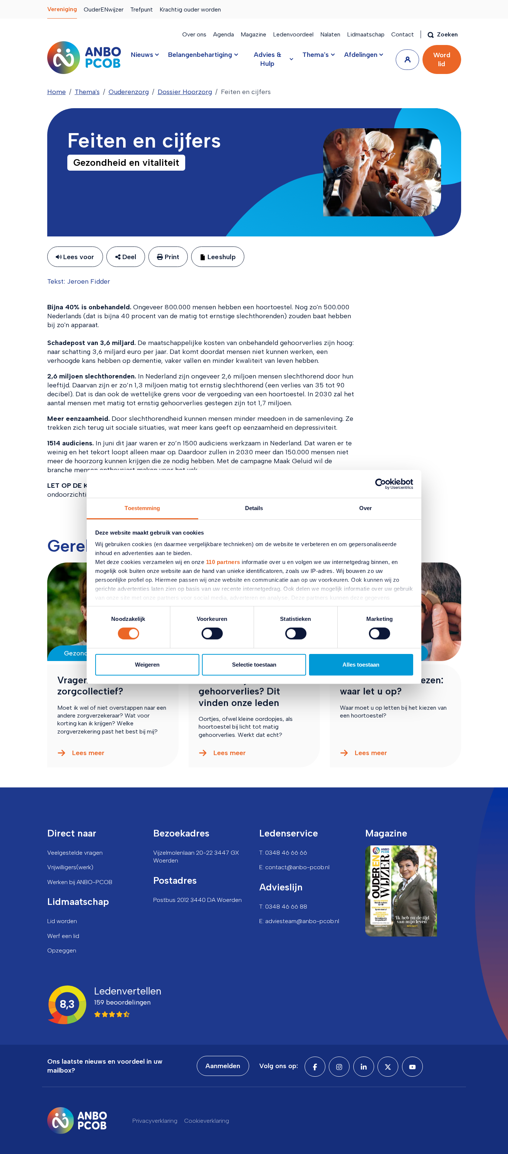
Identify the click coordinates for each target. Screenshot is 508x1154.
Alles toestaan (361, 664)
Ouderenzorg (129, 92)
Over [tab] (365, 508)
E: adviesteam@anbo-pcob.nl (299, 921)
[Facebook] (315, 1067)
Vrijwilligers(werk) (70, 867)
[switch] (212, 633)
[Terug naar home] (84, 57)
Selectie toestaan (254, 664)
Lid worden (62, 921)
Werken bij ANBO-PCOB (79, 882)
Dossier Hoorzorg (185, 92)
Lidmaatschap (366, 34)
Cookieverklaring (206, 1120)
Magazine (253, 34)
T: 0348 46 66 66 (283, 852)
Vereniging (62, 9)
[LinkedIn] (363, 1067)
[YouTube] (412, 1067)
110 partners (223, 562)
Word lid (441, 59)
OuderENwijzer (103, 9)
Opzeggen (61, 950)
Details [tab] (254, 508)
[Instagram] (339, 1067)
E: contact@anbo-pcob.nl (294, 867)
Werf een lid (63, 935)
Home (56, 92)
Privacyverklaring (154, 1120)
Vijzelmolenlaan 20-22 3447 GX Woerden (196, 856)
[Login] (407, 59)
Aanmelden (222, 1066)
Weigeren (147, 664)
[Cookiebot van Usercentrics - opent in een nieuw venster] (380, 483)
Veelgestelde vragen (75, 852)
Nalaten (330, 34)
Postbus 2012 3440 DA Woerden (197, 899)
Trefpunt (141, 9)
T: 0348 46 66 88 (283, 906)
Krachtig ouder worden (190, 9)
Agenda (223, 34)
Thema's (87, 92)
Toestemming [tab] (142, 508)
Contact (402, 34)
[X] (387, 1067)
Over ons (194, 34)
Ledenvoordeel (293, 34)
